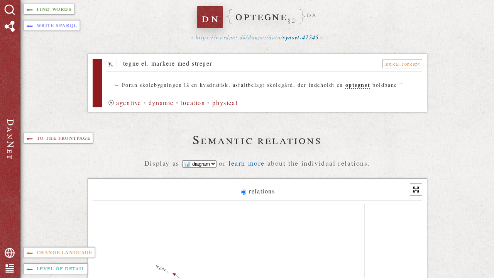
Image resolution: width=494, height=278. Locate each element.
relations (262, 191)
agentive (128, 102)
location (193, 102)
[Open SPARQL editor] (9, 26)
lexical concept (402, 64)
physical (224, 102)
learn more (246, 163)
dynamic (161, 102)
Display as (163, 163)
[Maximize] (416, 189)
